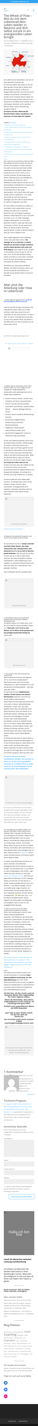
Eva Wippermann (12, 41)
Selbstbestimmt (19, 1348)
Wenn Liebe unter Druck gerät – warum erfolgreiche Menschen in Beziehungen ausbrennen (17, 1305)
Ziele (31, 1354)
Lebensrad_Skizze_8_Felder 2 (13, 529)
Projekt (6, 1348)
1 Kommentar (8, 46)
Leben (17, 1341)
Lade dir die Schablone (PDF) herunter (18, 301)
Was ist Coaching (8, 1354)
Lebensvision (7, 1343)
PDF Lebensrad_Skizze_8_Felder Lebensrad (16, 343)
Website (6, 1178)
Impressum (12, 1421)
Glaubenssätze (18, 1338)
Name (6, 1160)
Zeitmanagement (24, 1354)
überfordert (14, 1356)
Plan (15, 1346)
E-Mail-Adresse (9, 1169)
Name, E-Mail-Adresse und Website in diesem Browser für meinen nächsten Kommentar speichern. (18, 1189)
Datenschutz (23, 1421)
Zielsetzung (7, 1356)
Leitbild (14, 1343)
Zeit (18, 1354)
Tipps (5, 1351)
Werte (15, 1354)
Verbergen (12, 123)
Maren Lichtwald (9, 1368)
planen (19, 1346)
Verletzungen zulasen (13, 1351)
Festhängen (20, 1335)
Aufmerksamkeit (8, 1332)
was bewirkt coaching (25, 1351)
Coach (27, 1331)
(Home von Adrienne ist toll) (13, 876)
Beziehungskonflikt (18, 1332)
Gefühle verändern (9, 1338)
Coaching (7, 43)
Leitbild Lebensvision (22, 1343)
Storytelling (27, 1348)
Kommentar (8, 1139)
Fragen (26, 1335)
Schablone (30, 343)
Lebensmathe (23, 1341)
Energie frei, (24, 853)
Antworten (30, 1094)
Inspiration (9, 1340)
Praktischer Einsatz (27, 1346)
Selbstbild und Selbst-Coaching (21, 43)
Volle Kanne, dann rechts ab (13, 1300)
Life (30, 1343)
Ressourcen (11, 1348)
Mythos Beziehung (9, 1346)
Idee (24, 1338)
